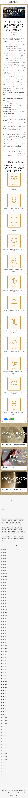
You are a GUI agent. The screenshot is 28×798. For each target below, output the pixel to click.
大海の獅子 (21, 520)
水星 (14, 34)
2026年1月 (3, 570)
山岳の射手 (14, 524)
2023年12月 (4, 645)
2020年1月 (3, 783)
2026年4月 (3, 561)
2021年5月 (3, 738)
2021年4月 (3, 741)
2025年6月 (3, 591)
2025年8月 (3, 585)
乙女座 (14, 287)
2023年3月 (3, 672)
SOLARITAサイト (15, 155)
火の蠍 (20, 529)
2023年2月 (3, 675)
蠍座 (14, 327)
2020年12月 (4, 753)
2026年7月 (3, 552)
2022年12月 (4, 681)
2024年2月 (3, 639)
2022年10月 (4, 687)
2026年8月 (3, 549)
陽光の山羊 (10, 538)
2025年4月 (3, 597)
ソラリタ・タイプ (5, 509)
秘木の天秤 (23, 531)
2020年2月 (3, 780)
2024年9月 (3, 618)
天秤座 (14, 307)
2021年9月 (3, 726)
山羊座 (14, 368)
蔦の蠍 (19, 533)
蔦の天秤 (15, 533)
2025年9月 (3, 582)
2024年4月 (3, 633)
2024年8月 (3, 621)
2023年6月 (3, 663)
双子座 (14, 225)
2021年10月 (4, 723)
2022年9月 (3, 690)
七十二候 (3, 518)
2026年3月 (3, 564)
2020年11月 (4, 756)
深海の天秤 (4, 529)
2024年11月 (4, 612)
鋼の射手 (16, 536)
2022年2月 (3, 711)
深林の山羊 (23, 527)
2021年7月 (3, 732)
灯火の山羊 (4, 531)
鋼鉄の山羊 (4, 538)
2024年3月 (3, 636)
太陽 (7, 522)
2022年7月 (3, 696)
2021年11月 (4, 720)
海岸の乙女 (17, 527)
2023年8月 (3, 657)
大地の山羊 (10, 520)
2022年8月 (3, 693)
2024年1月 (3, 642)
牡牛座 (14, 205)
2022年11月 (4, 684)
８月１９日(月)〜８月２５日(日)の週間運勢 (13, 444)
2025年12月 (4, 573)
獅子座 (14, 266)
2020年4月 (3, 777)
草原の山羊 (4, 533)
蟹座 (14, 246)
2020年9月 (3, 762)
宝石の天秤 (4, 524)
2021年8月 (3, 729)
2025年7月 (3, 588)
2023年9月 (3, 654)
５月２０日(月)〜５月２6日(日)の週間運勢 (13, 489)
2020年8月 (3, 765)
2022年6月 (3, 699)
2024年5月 (3, 630)
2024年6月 (3, 627)
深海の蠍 (15, 529)
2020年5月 (3, 774)
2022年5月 (3, 702)
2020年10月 (4, 759)
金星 (11, 536)
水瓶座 (14, 389)
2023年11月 (4, 648)
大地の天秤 (18, 518)
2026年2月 (3, 567)
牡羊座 (14, 184)
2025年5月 (3, 594)
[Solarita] (14, 2)
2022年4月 (3, 705)
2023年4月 (3, 669)
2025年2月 (3, 603)
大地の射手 (4, 520)
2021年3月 (3, 744)
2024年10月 (4, 615)
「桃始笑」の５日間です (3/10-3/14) (11, 467)
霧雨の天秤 (16, 538)
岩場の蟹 (3, 527)
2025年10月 (4, 579)
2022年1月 (3, 714)
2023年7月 (3, 660)
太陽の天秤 (12, 522)
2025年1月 (3, 606)
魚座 (14, 409)
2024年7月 (3, 624)
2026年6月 (3, 555)
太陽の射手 (18, 522)
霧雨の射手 (22, 538)
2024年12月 (4, 609)
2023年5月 (3, 666)
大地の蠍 (15, 520)
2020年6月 (3, 771)
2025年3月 (3, 600)
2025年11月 (4, 576)
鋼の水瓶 (21, 536)
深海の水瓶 (10, 529)
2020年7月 (3, 768)
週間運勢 (7, 536)
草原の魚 (9, 533)
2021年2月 (3, 747)
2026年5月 (3, 558)
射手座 (14, 348)
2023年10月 (4, 651)
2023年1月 (3, 678)
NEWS (14, 19)
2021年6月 (3, 735)
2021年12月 (4, 717)
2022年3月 (3, 708)
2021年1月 (3, 750)
